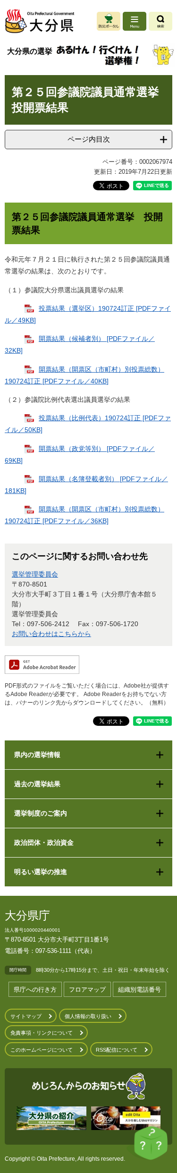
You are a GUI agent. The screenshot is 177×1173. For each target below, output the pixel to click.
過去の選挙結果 (37, 784)
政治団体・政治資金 (44, 842)
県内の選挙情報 (37, 754)
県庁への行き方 (35, 989)
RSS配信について (116, 1050)
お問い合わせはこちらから (51, 634)
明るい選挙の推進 (40, 872)
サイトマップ (26, 1016)
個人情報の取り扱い (88, 1016)
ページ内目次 (88, 139)
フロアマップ (87, 989)
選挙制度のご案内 (40, 813)
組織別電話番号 (139, 989)
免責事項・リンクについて (41, 1033)
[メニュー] (134, 21)
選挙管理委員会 (35, 574)
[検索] (160, 21)
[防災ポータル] (108, 21)
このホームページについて (41, 1050)
